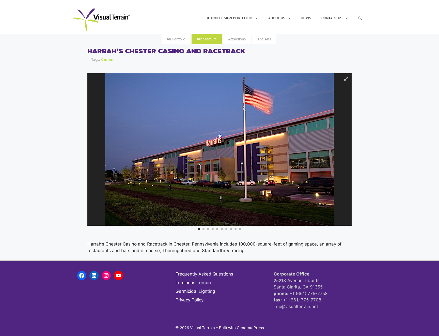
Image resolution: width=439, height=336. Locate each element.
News (306, 18)
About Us (276, 18)
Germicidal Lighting (195, 291)
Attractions (237, 39)
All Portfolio (176, 39)
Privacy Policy (189, 299)
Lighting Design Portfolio (227, 18)
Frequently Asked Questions (204, 274)
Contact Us (331, 18)
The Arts (264, 39)
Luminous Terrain (193, 282)
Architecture (207, 39)
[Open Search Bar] (360, 18)
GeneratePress (250, 327)
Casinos (107, 60)
